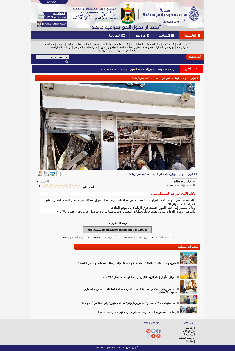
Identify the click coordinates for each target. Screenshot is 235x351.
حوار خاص (170, 47)
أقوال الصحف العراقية (103, 44)
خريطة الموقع (187, 337)
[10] (44, 186)
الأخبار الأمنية (168, 44)
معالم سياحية (126, 47)
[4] (66, 186)
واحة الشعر (131, 50)
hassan (169, 185)
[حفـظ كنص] (58, 175)
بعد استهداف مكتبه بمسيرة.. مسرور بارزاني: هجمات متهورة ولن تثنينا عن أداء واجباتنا (128, 303)
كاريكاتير (103, 50)
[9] (48, 186)
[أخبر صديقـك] (40, 175)
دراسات (67, 47)
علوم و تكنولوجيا (116, 50)
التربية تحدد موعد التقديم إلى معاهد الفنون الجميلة (149, 69)
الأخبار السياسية (184, 44)
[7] (55, 186)
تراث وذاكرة (79, 47)
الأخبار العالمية (122, 44)
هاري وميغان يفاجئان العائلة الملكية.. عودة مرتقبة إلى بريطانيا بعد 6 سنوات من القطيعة (127, 263)
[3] (70, 186)
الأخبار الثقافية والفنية (153, 47)
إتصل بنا (190, 341)
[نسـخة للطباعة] (46, 175)
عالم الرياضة (183, 47)
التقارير (137, 47)
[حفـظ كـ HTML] (52, 175)
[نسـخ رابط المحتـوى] (109, 223)
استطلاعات (49, 44)
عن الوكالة (189, 331)
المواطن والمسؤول (109, 47)
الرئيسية (190, 328)
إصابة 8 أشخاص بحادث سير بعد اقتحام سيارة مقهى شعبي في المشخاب (136, 312)
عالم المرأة (92, 47)
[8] (51, 186)
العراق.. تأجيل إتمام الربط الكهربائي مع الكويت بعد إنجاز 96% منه (139, 277)
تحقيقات (60, 44)
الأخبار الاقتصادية (54, 47)
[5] (63, 186)
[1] (78, 186)
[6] (59, 186)
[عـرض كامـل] (189, 263)
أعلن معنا (189, 334)
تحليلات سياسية (73, 44)
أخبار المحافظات (153, 44)
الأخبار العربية (137, 44)
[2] (74, 186)
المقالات (87, 44)
